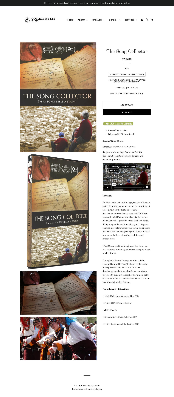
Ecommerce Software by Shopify (87, 389)
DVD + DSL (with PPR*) (127, 88)
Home (70, 20)
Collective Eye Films (90, 385)
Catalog (97, 20)
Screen (113, 20)
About (81, 20)
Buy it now (127, 112)
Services (130, 20)
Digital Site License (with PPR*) (126, 93)
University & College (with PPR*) (127, 74)
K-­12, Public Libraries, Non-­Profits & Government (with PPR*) (126, 81)
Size (127, 68)
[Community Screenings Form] (118, 124)
